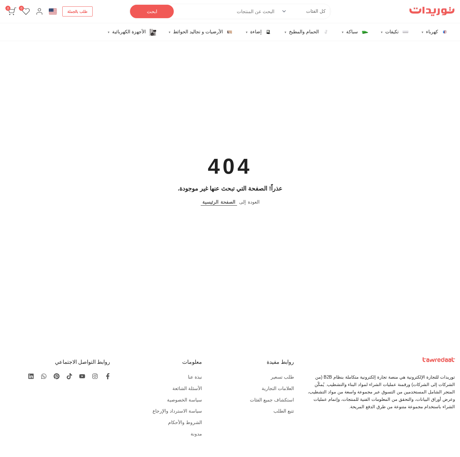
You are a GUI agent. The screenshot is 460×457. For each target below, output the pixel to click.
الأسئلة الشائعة (187, 388)
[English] (53, 11)
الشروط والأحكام (185, 422)
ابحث (152, 11)
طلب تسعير (282, 377)
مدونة (196, 433)
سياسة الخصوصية (184, 399)
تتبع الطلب (283, 411)
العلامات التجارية (278, 388)
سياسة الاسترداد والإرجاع (177, 411)
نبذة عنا (195, 377)
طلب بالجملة (77, 11)
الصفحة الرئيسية (218, 202)
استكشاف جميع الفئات (272, 399)
